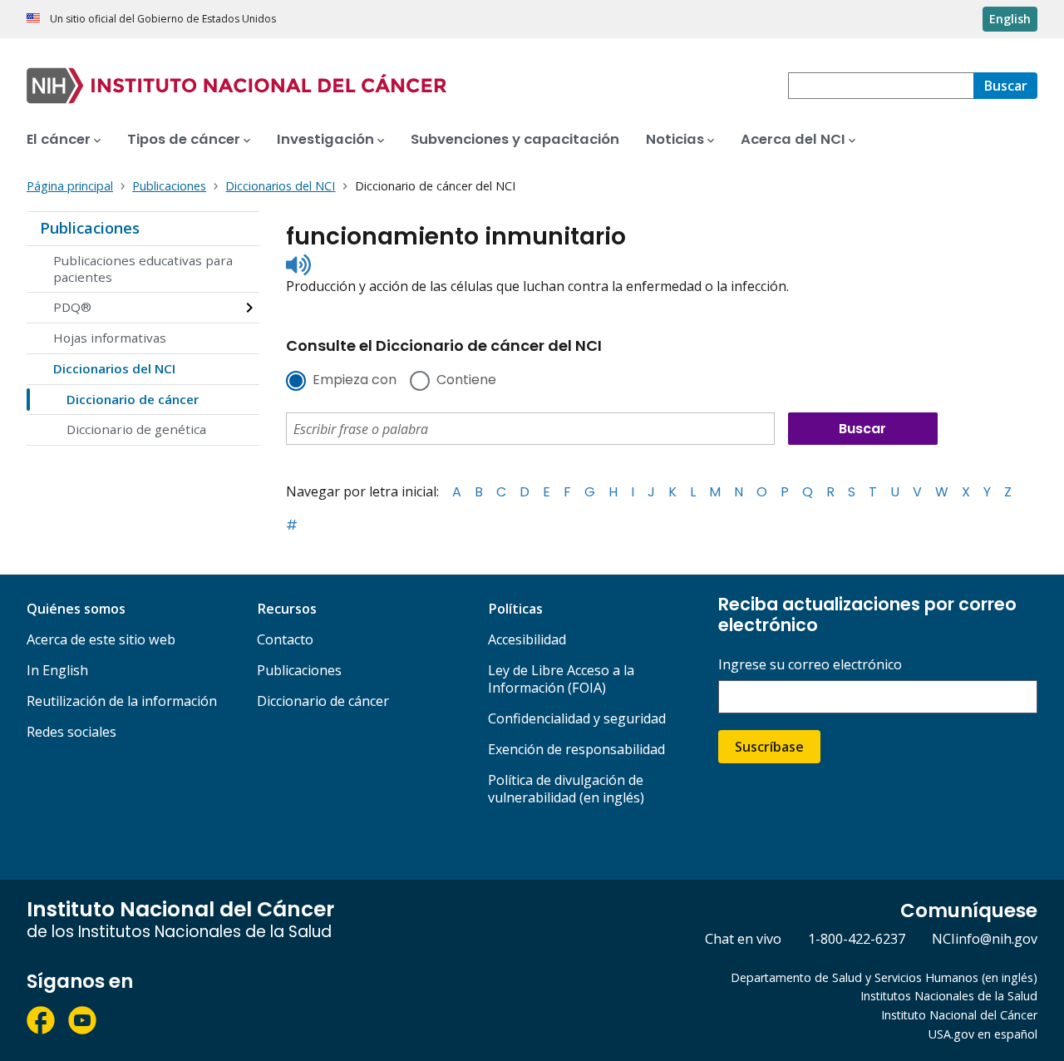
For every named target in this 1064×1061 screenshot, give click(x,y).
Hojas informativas (109, 337)
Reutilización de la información (122, 701)
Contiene (466, 381)
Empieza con (355, 381)
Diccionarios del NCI (114, 368)
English (1010, 19)
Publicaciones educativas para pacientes (143, 268)
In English (57, 670)
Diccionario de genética (136, 429)
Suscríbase (769, 747)
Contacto (285, 639)
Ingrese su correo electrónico (810, 665)
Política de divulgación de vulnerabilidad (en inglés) (566, 789)
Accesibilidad (527, 639)
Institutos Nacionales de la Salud (948, 996)
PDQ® (72, 307)
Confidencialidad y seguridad (577, 718)
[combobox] (880, 85)
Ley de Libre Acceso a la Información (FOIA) (561, 679)
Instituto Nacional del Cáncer (959, 1015)
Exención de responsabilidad (576, 749)
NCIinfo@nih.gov (984, 939)
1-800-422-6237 (856, 939)
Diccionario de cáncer (132, 399)
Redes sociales (71, 732)
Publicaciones (90, 228)
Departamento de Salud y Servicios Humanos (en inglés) (884, 977)
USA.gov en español (983, 1034)
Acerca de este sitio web (101, 639)
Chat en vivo (743, 939)
